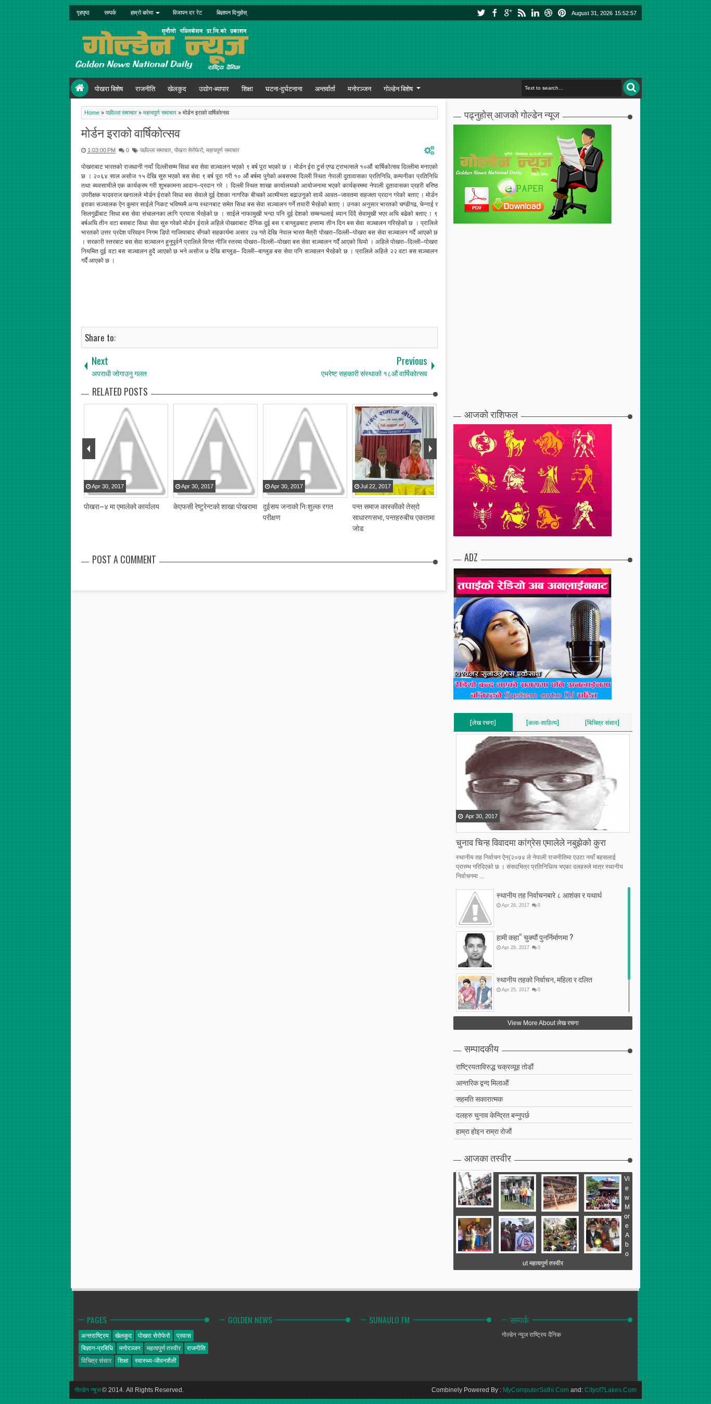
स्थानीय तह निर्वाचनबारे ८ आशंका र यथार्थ (549, 894)
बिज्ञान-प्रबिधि (97, 1348)
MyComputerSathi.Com (536, 1390)
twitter (481, 12)
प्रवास (183, 1335)
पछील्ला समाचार (155, 150)
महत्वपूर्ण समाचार (222, 150)
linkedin (535, 12)
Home (79, 88)
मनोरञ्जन (359, 88)
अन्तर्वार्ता (325, 88)
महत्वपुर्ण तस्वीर (164, 1348)
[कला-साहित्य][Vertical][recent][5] (542, 724)
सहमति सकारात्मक (479, 1098)
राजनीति (145, 88)
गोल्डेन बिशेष (398, 88)
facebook (494, 12)
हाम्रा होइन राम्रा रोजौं (484, 1130)
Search (631, 87)
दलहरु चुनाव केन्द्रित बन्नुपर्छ (492, 1114)
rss (521, 12)
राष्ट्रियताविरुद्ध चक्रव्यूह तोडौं (495, 1066)
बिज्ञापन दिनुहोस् (232, 12)
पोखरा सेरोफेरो (188, 150)
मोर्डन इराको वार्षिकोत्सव (130, 132)
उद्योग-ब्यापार (214, 88)
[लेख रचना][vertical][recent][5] (483, 724)
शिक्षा (247, 88)
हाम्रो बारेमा (142, 12)
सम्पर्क (110, 12)
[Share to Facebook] (465, 824)
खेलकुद (177, 88)
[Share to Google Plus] (491, 824)
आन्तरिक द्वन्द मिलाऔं (482, 1082)
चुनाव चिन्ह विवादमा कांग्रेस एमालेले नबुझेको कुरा (531, 841)
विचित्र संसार (96, 1360)
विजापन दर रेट (187, 12)
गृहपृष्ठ (83, 12)
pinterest (562, 12)
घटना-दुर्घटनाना (283, 88)
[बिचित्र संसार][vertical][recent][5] (602, 724)
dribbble (548, 12)
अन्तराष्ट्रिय (95, 1335)
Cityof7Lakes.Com (611, 1390)
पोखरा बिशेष (109, 88)
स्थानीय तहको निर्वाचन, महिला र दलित (544, 979)
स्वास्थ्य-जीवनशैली (155, 1360)
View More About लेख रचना (543, 1023)
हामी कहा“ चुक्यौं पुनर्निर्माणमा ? (535, 936)
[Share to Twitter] (478, 824)
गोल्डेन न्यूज (87, 1390)
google (508, 12)
